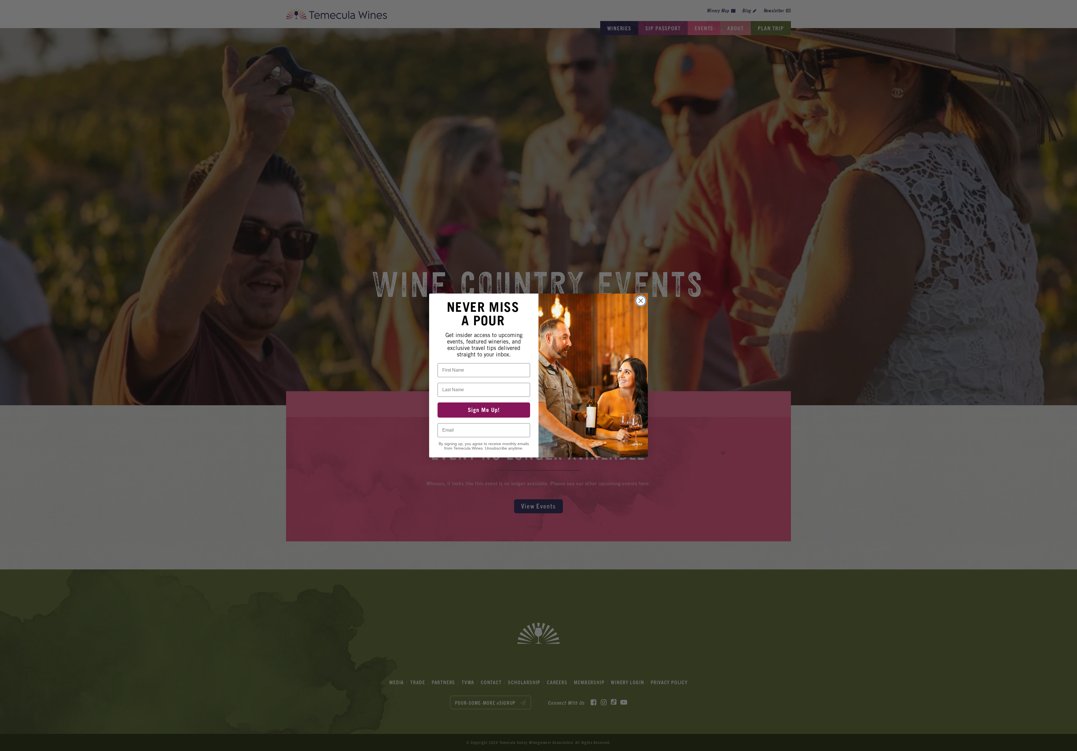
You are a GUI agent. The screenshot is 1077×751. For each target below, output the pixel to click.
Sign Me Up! (484, 410)
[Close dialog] (641, 301)
